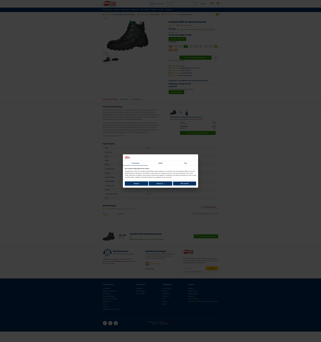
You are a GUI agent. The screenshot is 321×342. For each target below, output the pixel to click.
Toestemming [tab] (135, 163)
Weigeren (136, 183)
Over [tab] (185, 163)
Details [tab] (160, 163)
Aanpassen (159, 183)
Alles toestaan (184, 183)
